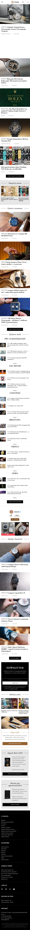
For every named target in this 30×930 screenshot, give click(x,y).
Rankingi (3, 852)
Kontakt (3, 825)
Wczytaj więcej (15, 658)
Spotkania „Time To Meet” (7, 877)
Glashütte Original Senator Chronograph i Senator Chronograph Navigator (13, 29)
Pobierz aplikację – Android (7, 902)
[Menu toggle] (2, 2)
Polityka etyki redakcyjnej (7, 834)
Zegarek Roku (4, 879)
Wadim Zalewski (4, 238)
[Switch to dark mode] (23, 2)
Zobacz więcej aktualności (15, 176)
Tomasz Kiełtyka (4, 266)
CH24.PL (15, 2)
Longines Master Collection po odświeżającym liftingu (14, 565)
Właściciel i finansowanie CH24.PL (8, 831)
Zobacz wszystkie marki (15, 501)
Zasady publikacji (5, 836)
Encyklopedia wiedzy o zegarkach (9, 871)
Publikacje (3, 850)
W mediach (3, 823)
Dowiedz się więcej (14, 688)
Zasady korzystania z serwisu (7, 829)
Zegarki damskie (5, 859)
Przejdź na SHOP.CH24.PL (15, 743)
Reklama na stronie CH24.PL (7, 822)
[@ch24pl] (11, 511)
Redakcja (3, 820)
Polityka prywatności (6, 827)
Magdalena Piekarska (5, 33)
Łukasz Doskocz (4, 85)
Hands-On (3, 854)
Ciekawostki (4, 848)
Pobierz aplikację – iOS (6, 900)
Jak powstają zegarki (6, 875)
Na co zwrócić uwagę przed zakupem (9, 873)
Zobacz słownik (15, 804)
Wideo (2, 857)
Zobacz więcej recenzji (15, 329)
